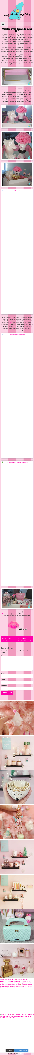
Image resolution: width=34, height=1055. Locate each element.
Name (4, 673)
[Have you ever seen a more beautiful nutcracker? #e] (17, 822)
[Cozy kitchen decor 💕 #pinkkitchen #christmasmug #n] (17, 857)
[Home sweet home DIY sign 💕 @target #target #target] (17, 996)
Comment (5, 655)
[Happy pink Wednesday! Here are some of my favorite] (17, 961)
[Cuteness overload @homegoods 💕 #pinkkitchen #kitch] (17, 787)
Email (4, 679)
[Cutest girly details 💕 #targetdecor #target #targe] (17, 1031)
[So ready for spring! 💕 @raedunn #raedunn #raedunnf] (17, 753)
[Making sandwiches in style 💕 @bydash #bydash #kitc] (17, 926)
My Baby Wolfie (22, 1053)
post (11, 322)
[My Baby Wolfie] (17, 11)
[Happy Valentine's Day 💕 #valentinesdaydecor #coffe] (17, 892)
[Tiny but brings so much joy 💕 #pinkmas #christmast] (17, 718)
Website (4, 685)
